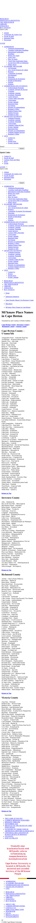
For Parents (11, 105)
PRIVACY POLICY (12, 915)
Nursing (10, 82)
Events (6, 163)
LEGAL (8, 913)
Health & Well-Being (14, 80)
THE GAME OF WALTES (13, 818)
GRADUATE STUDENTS (13, 116)
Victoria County (21, 326)
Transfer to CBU (13, 114)
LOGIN (2, 43)
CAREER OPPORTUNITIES (15, 906)
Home (8, 293)
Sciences (11, 84)
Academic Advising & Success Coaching (21, 225)
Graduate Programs (14, 118)
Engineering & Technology (16, 79)
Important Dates (9, 38)
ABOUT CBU (10, 904)
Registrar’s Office (13, 109)
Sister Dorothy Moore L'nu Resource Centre (20, 300)
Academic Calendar (14, 93)
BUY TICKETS (5, 27)
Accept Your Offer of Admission (18, 63)
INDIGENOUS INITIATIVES (10, 20)
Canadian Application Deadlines (18, 50)
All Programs (12, 68)
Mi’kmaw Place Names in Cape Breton (18, 307)
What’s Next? (12, 64)
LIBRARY (3, 24)
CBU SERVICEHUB (7, 22)
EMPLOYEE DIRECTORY (15, 909)
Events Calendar (13, 102)
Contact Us (11, 138)
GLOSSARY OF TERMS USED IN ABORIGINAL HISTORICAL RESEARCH (19, 830)
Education (11, 77)
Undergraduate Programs (16, 88)
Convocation (12, 100)
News (6, 161)
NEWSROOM (10, 911)
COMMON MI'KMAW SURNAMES (17, 820)
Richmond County (8, 326)
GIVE (6, 136)
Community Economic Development (15, 74)
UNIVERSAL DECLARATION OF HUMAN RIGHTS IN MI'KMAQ (16, 833)
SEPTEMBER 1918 (11, 824)
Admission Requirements (16, 48)
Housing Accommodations (16, 107)
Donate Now (12, 141)
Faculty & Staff (9, 36)
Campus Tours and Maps (12, 160)
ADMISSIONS (9, 47)
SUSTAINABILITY (12, 917)
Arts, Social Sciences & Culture (18, 70)
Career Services (13, 97)
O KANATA (9, 836)
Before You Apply (14, 55)
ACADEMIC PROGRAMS (13, 66)
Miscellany (9, 304)
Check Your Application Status (17, 61)
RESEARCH (4, 19)
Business (11, 72)
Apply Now (12, 57)
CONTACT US (11, 908)
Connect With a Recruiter (16, 98)
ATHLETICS (4, 26)
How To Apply (13, 59)
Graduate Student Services (16, 132)
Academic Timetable (14, 95)
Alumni (6, 33)
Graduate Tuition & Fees (16, 125)
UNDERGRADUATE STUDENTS (15, 86)
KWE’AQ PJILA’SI (11, 838)
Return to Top (6, 493)
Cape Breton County (9, 325)
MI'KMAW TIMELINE (12, 822)
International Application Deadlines (19, 191)
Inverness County (23, 325)
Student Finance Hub (14, 111)
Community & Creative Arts (13, 34)
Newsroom (7, 40)
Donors (10, 139)
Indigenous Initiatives (12, 296)
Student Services (13, 113)
